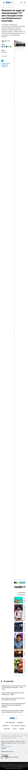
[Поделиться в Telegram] (4, 46)
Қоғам (15, 728)
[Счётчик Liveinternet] (4, 757)
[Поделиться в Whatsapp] (8, 46)
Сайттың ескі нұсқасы (18, 725)
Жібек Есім (4, 52)
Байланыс (6, 725)
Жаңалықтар (10, 7)
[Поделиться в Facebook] (2, 46)
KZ (21, 2)
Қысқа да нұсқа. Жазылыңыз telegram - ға (5, 65)
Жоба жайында (10, 722)
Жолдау (21, 728)
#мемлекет (4, 56)
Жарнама (20, 722)
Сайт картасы (4, 754)
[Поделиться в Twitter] (6, 46)
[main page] (12, 2)
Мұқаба (4, 7)
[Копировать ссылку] (11, 46)
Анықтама (7, 728)
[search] (24, 2)
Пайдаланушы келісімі (7, 751)
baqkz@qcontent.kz (6, 746)
